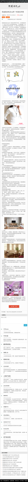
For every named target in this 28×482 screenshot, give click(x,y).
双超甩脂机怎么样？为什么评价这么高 (11, 455)
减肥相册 (12, 480)
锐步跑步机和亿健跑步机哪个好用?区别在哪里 (13, 467)
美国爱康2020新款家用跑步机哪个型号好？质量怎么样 (14, 471)
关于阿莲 (22, 480)
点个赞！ (13, 306)
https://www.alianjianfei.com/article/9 (14, 311)
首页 (1, 480)
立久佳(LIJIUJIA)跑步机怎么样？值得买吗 (12, 469)
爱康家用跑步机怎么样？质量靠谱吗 (10, 465)
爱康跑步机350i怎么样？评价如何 (10, 460)
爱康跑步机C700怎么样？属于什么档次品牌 (12, 462)
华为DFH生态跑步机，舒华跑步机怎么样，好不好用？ (14, 473)
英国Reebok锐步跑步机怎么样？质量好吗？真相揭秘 (14, 474)
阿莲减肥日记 (6, 480)
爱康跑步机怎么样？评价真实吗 (9, 464)
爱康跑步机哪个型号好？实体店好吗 (10, 458)
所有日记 (17, 480)
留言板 (26, 480)
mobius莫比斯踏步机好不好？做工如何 (11, 456)
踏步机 (7, 17)
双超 (3, 17)
